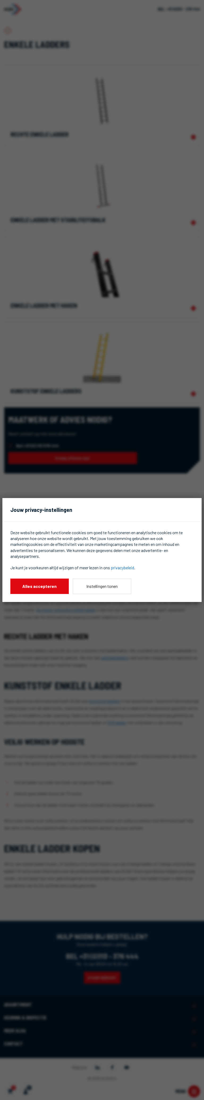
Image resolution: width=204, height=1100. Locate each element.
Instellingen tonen (102, 586)
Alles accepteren (39, 586)
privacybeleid (122, 567)
